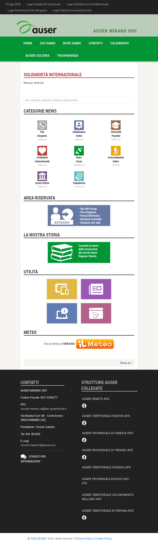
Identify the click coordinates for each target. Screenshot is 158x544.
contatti (96, 43)
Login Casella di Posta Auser (44, 4)
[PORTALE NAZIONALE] (96, 313)
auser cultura (37, 55)
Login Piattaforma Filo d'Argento (27, 10)
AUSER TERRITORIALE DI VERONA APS (108, 510)
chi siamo (47, 43)
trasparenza (67, 55)
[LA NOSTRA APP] (62, 289)
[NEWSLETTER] (96, 289)
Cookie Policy (103, 538)
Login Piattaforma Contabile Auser (88, 4)
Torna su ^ (126, 363)
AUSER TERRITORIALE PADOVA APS (106, 416)
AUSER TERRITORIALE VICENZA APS (106, 467)
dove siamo (72, 43)
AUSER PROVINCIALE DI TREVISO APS (107, 450)
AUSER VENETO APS (95, 399)
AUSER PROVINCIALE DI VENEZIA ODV (107, 433)
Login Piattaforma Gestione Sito (72, 10)
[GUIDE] (62, 313)
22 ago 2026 (13, 4)
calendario (119, 43)
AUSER (42, 538)
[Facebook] (84, 406)
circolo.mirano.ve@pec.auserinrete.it (43, 409)
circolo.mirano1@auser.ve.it (38, 445)
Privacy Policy (83, 538)
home (28, 43)
